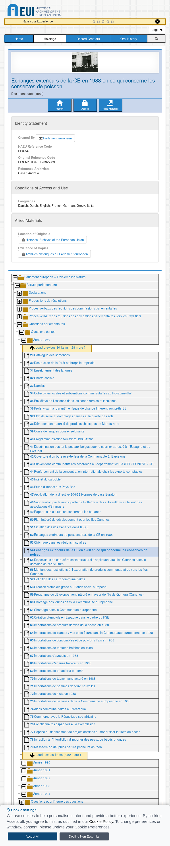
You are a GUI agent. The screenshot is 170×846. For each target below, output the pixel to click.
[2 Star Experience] (99, 21)
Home (19, 38)
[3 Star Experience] (103, 21)
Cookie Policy (101, 821)
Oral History (128, 38)
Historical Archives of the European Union (55, 239)
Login (156, 29)
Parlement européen (57, 138)
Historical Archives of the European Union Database (47, 10)
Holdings (50, 38)
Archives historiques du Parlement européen (57, 254)
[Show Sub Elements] (19, 293)
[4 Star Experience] (108, 21)
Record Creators (88, 38)
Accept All (32, 836)
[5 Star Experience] (113, 21)
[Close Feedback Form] (157, 21)
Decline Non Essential (84, 836)
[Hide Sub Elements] (14, 278)
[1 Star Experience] (94, 21)
